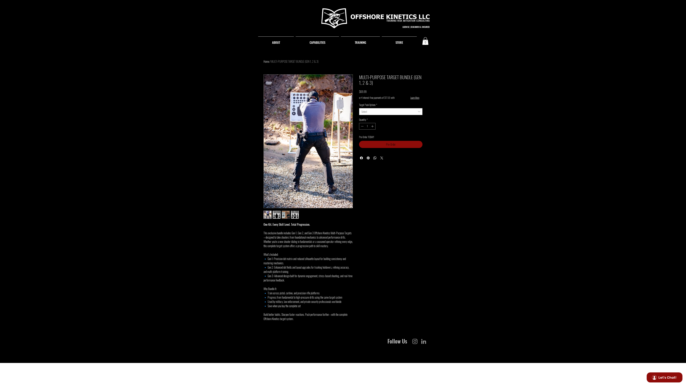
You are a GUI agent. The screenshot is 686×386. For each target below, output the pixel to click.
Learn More (414, 98)
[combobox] (390, 111)
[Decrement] (362, 126)
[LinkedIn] (423, 341)
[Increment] (373, 126)
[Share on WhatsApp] (375, 158)
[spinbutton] (367, 126)
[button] (425, 41)
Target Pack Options (368, 105)
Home (266, 61)
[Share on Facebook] (361, 158)
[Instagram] (414, 341)
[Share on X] (382, 158)
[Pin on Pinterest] (368, 158)
